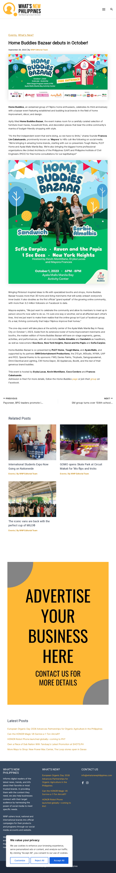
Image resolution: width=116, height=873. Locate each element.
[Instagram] (87, 782)
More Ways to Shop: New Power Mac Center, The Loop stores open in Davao (47, 749)
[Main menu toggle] (103, 9)
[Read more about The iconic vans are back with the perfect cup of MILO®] (32, 499)
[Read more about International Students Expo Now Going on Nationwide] (32, 442)
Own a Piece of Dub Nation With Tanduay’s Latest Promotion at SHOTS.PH (45, 744)
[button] (111, 9)
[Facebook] (82, 782)
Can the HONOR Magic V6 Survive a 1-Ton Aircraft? (33, 734)
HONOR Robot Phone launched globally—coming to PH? (36, 739)
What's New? (26, 35)
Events (12, 35)
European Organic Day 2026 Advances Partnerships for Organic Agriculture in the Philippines (54, 729)
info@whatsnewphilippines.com (96, 775)
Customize (19, 860)
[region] (39, 851)
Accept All (59, 860)
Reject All (39, 860)
